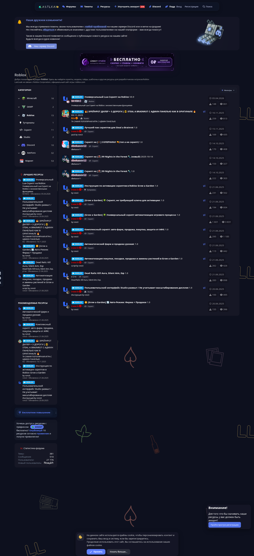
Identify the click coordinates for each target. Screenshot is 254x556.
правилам (43, 433)
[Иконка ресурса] (20, 180)
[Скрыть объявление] (248, 507)
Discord (30, 144)
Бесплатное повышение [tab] (36, 412)
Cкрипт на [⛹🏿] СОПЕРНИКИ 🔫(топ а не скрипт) (112, 142)
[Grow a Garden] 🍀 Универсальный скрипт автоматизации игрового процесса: (130, 214)
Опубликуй (35, 430)
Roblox (30, 115)
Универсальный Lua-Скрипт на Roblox (107, 96)
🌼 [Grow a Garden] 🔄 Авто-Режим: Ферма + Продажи (35, 249)
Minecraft (31, 98)
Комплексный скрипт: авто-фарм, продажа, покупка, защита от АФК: (37, 328)
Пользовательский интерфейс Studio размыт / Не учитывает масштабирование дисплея (37, 205)
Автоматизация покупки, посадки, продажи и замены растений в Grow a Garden (37, 280)
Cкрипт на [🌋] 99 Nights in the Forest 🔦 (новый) (112, 156)
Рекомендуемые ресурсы (33, 303)
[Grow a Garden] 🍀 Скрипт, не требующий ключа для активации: (122, 200)
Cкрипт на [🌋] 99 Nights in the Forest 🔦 (108, 171)
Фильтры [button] (228, 90)
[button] (19, 98)
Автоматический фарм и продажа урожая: (35, 311)
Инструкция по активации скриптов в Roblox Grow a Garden (37, 369)
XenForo (31, 152)
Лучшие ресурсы (33, 174)
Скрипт (27, 129)
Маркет (29, 160)
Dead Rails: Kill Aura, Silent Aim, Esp (104, 273)
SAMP (29, 106)
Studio (26, 137)
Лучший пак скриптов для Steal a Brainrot (109, 127)
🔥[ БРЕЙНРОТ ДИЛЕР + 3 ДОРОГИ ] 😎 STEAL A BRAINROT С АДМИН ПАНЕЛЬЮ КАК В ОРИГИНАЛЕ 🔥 (37, 227)
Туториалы (28, 122)
